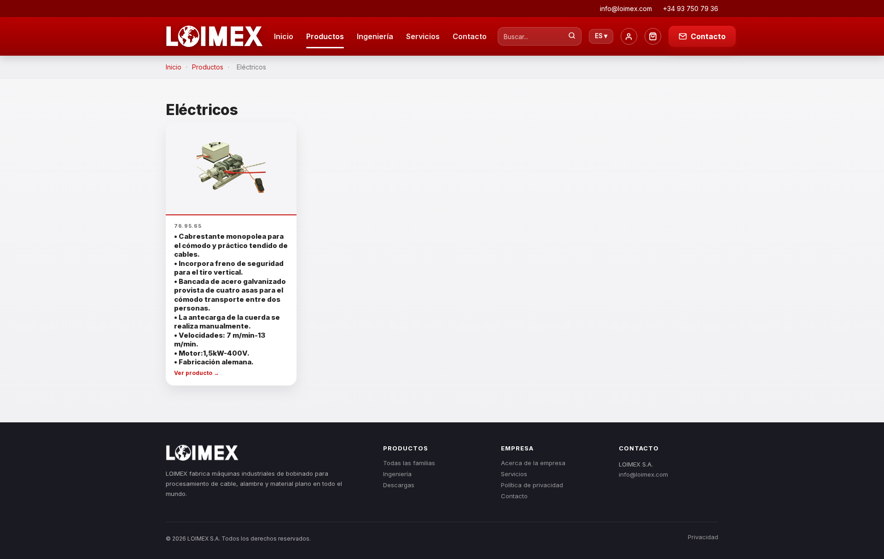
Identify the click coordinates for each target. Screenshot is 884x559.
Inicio (283, 36)
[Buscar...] (572, 36)
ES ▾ (601, 36)
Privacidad (703, 537)
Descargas (398, 485)
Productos (325, 36)
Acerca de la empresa (533, 463)
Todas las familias (409, 463)
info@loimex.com (643, 474)
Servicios (423, 36)
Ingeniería (375, 36)
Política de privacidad (532, 485)
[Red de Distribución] (653, 36)
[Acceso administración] (629, 36)
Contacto (470, 36)
